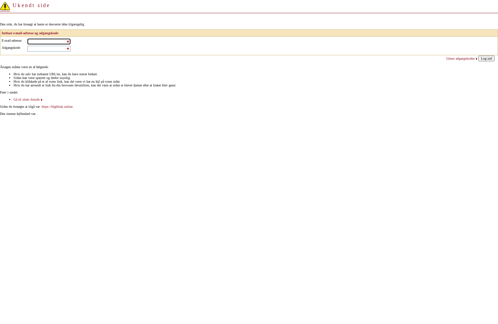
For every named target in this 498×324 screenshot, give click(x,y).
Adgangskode (11, 47)
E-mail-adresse (11, 40)
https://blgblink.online (57, 106)
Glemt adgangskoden (460, 58)
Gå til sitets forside (27, 99)
